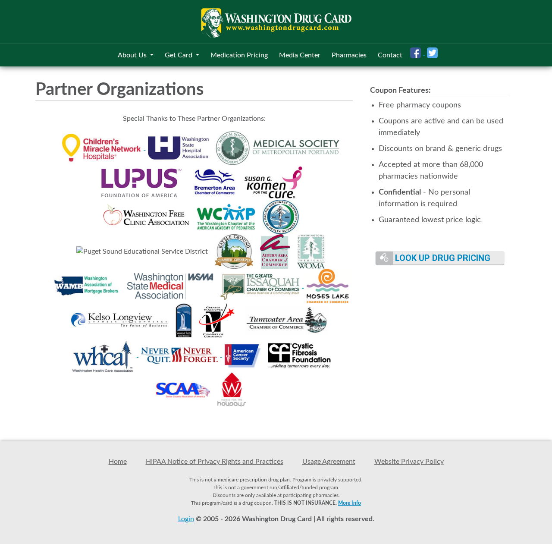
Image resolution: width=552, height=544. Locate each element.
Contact (390, 55)
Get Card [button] (179, 55)
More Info (349, 503)
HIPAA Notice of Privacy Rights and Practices (214, 461)
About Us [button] (133, 55)
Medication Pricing (239, 55)
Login (186, 519)
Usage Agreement (328, 461)
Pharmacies (349, 55)
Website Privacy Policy (409, 461)
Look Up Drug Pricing (441, 258)
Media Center (299, 55)
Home (118, 461)
